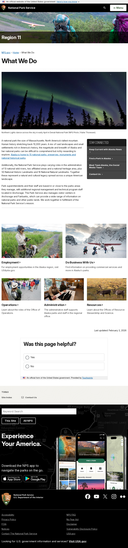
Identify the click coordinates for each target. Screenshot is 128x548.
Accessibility (8, 514)
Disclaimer (71, 524)
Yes (32, 357)
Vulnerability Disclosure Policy (81, 529)
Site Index (7, 397)
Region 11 (11, 37)
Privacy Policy (9, 519)
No (32, 366)
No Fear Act (72, 519)
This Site (10, 420)
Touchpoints (87, 377)
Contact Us (31, 397)
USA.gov (70, 533)
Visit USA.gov (77, 541)
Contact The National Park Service (19, 533)
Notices (5, 529)
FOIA (4, 524)
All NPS (28, 420)
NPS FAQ (71, 514)
